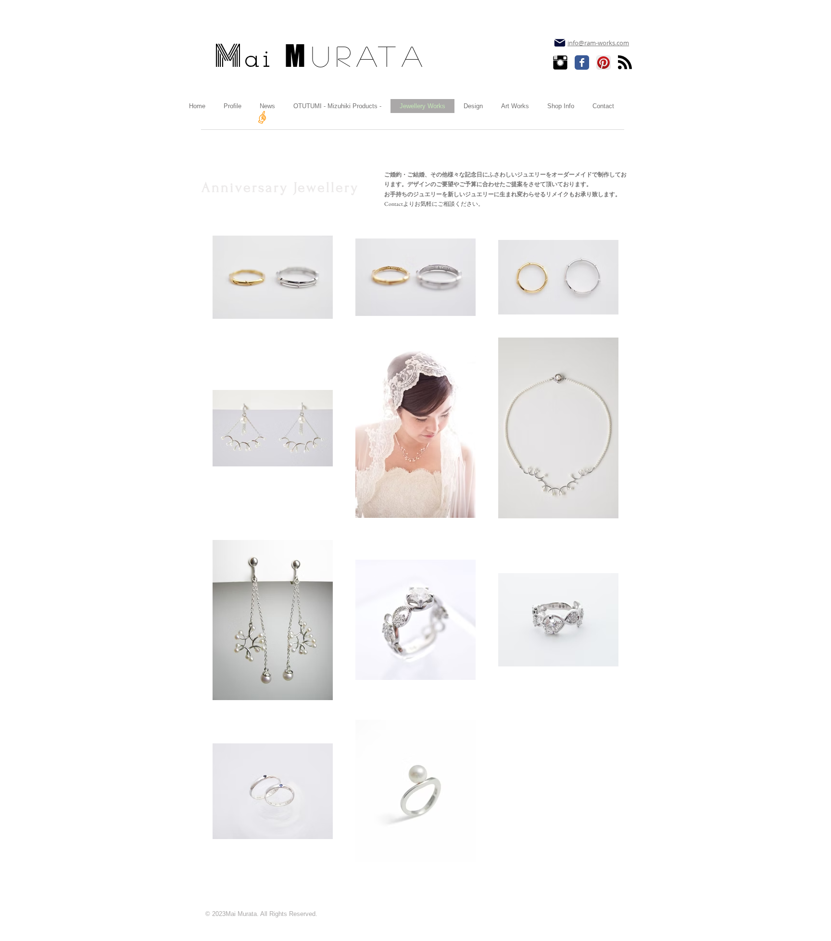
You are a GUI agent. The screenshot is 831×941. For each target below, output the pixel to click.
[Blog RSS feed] (625, 62)
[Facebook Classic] (582, 62)
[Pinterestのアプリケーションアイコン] (603, 62)
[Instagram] (560, 62)
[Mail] (560, 43)
